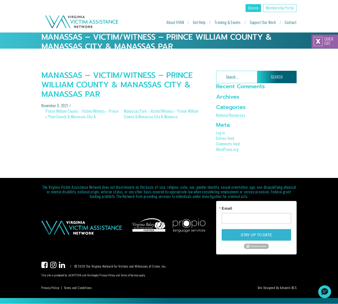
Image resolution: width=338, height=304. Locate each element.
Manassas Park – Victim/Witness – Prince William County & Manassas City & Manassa (161, 113)
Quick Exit (324, 41)
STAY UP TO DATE (256, 234)
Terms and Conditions (78, 287)
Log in (220, 133)
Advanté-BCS (288, 287)
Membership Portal (280, 8)
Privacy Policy (50, 287)
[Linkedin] (63, 266)
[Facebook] (45, 266)
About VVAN (175, 22)
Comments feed (228, 144)
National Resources (230, 115)
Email (227, 208)
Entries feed (225, 138)
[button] (324, 291)
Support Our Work (263, 22)
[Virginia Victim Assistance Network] (81, 22)
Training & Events (227, 22)
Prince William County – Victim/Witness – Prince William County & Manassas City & (81, 113)
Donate (253, 8)
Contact (291, 22)
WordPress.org (227, 149)
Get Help (199, 22)
